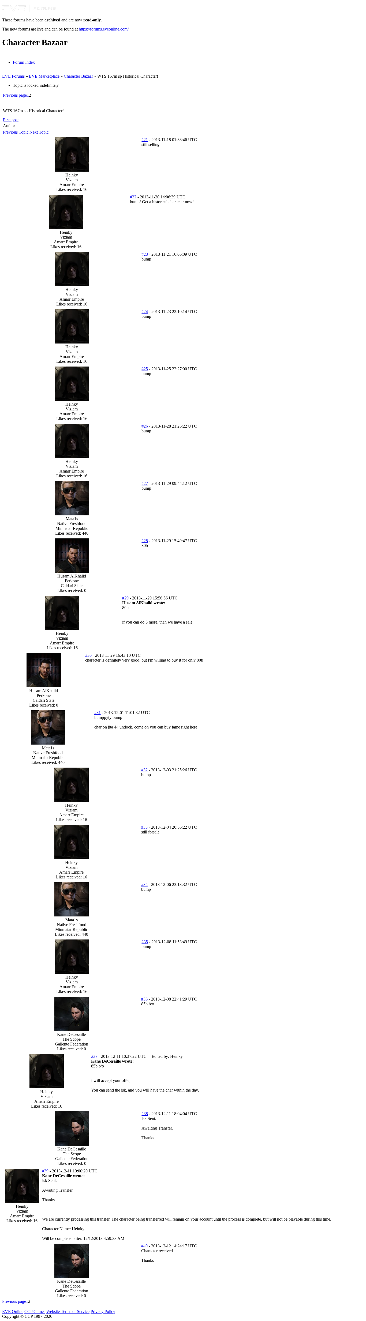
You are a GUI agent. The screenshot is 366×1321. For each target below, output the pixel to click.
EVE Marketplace (44, 76)
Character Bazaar (78, 76)
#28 (144, 540)
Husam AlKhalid (71, 576)
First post (10, 120)
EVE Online (12, 1311)
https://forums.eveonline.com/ (104, 29)
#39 (45, 1171)
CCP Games (34, 1311)
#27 (144, 483)
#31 (97, 712)
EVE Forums (13, 76)
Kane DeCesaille (71, 1034)
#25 (144, 369)
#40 (144, 1246)
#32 (144, 770)
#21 (144, 139)
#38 (144, 1113)
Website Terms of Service (67, 1311)
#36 (144, 999)
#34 (144, 884)
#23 (144, 254)
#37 (94, 1056)
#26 (144, 426)
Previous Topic (15, 132)
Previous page (15, 95)
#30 (88, 655)
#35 (144, 941)
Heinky (71, 175)
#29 (125, 598)
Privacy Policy (103, 1311)
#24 (144, 311)
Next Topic (38, 132)
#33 (144, 827)
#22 (133, 197)
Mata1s (72, 518)
